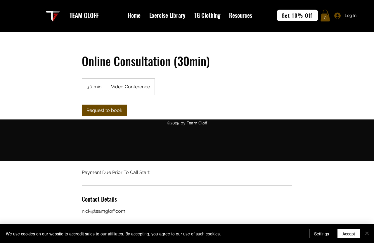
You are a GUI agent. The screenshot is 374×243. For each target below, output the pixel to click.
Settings (321, 234)
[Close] (366, 233)
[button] (241, 15)
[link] (104, 110)
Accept (348, 234)
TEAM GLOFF (84, 15)
